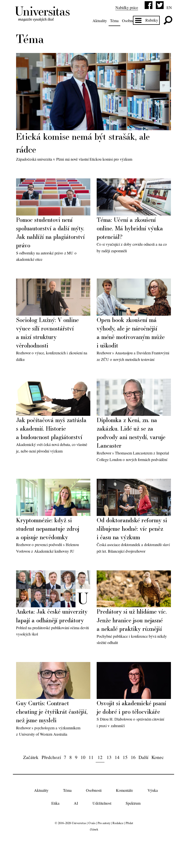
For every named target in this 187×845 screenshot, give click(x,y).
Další (143, 757)
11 (91, 757)
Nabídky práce (126, 7)
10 (83, 757)
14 (117, 757)
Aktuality (100, 20)
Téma (114, 20)
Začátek (30, 757)
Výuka (153, 790)
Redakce (117, 823)
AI (76, 803)
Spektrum (133, 803)
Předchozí (51, 757)
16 (133, 757)
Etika (55, 803)
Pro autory (104, 823)
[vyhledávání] (168, 20)
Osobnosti (130, 20)
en (169, 7)
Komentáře (124, 790)
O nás (91, 823)
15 (125, 757)
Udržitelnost (102, 803)
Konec (157, 757)
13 (109, 757)
